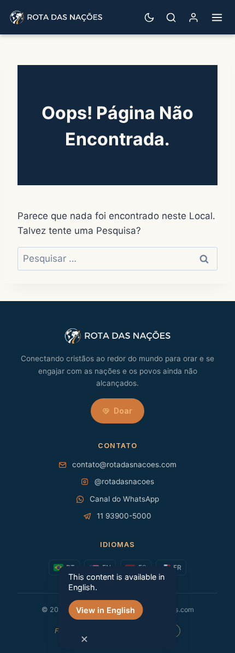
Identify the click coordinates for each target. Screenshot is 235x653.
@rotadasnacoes (124, 481)
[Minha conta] (193, 17)
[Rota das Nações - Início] (56, 17)
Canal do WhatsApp (124, 499)
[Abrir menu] (217, 17)
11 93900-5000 (124, 515)
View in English (105, 610)
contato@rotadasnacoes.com (124, 464)
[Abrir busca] (171, 17)
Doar (123, 410)
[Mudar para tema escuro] (149, 17)
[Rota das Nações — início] (117, 336)
